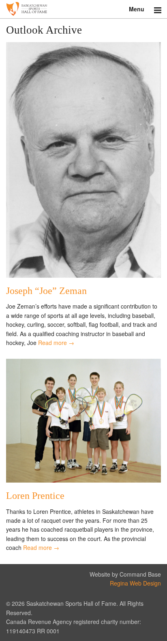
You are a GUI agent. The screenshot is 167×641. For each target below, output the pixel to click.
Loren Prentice (35, 495)
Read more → (56, 343)
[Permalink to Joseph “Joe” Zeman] (83, 275)
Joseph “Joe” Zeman (46, 290)
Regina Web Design (135, 583)
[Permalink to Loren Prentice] (83, 480)
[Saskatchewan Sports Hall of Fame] (83, 9)
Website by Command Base (125, 574)
